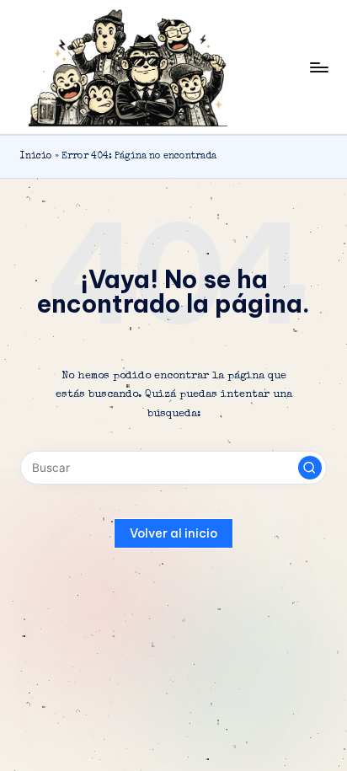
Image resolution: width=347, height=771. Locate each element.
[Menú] (318, 67)
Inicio (36, 156)
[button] (310, 467)
